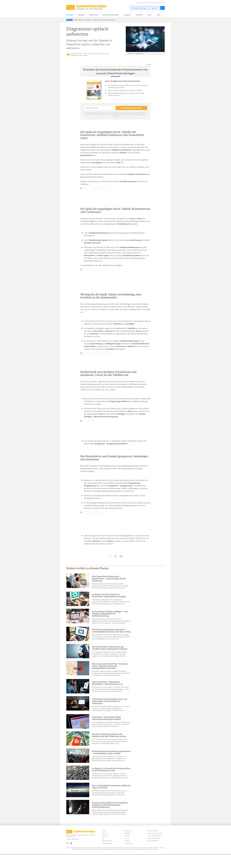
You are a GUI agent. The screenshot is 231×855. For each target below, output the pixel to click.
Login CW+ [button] (154, 8)
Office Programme (79, 20)
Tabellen (95, 20)
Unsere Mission (129, 843)
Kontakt (104, 830)
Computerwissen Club (142, 2)
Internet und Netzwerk (111, 15)
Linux (158, 15)
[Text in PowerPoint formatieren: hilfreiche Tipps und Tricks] (77, 790)
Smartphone (93, 15)
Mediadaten (128, 833)
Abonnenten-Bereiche (152, 840)
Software (70, 15)
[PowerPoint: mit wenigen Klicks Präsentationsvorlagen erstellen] (77, 721)
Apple (149, 15)
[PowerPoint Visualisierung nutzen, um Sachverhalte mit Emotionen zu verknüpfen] (77, 703)
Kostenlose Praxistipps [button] (139, 8)
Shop (163, 2)
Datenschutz (105, 835)
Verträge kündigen (106, 843)
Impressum (105, 833)
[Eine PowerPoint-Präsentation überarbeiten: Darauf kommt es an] (77, 686)
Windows (81, 15)
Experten (127, 840)
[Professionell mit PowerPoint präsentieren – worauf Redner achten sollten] (77, 756)
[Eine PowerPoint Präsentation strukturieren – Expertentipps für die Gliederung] (77, 581)
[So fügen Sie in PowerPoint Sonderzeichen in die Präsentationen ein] (77, 773)
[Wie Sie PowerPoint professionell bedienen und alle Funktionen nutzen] (77, 738)
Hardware (139, 15)
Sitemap (127, 835)
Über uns (127, 838)
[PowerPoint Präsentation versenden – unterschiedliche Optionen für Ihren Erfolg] (77, 634)
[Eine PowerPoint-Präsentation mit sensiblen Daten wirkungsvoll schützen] (77, 651)
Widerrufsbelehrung (107, 840)
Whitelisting (128, 830)
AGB (103, 838)
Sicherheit (127, 15)
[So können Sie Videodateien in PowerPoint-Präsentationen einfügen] (77, 599)
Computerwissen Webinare (154, 835)
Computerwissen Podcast (155, 2)
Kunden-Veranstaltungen (153, 838)
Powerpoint (88, 20)
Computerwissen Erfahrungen (155, 833)
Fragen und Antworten (153, 830)
